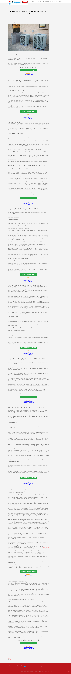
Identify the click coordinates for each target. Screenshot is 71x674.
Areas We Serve (59, 1)
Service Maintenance (59, 665)
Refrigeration (29, 665)
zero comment (23, 22)
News (25, 666)
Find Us (40, 666)
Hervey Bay (20, 665)
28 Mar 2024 (17, 22)
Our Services (38, 1)
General (9, 658)
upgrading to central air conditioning (27, 54)
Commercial (25, 665)
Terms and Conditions (34, 666)
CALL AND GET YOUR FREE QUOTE (28, 70)
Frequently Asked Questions (50, 665)
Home (33, 1)
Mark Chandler (11, 22)
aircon (10, 659)
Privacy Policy (45, 666)
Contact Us (28, 666)
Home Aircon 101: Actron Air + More (38, 665)
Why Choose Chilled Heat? (48, 1)
